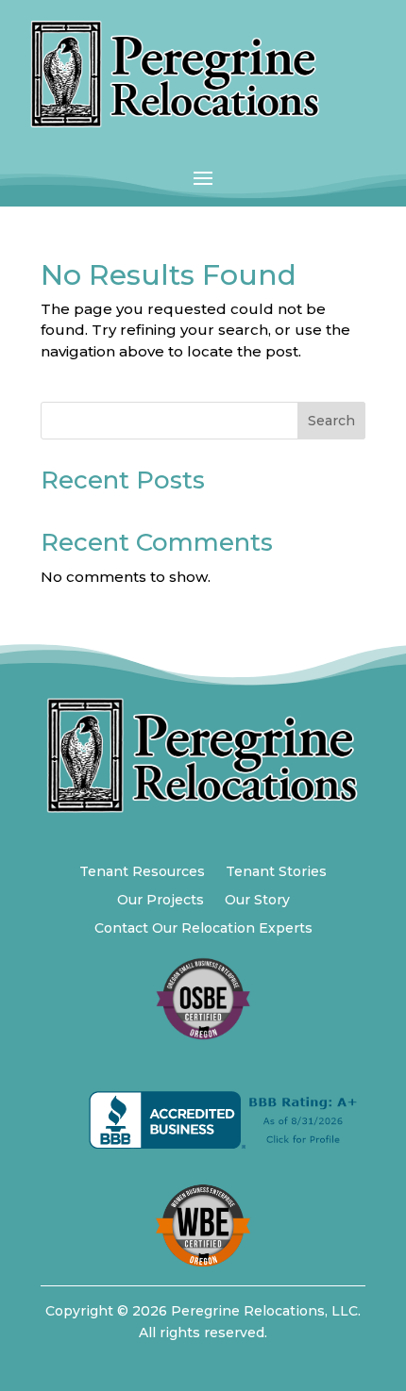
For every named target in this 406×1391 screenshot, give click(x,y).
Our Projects (160, 900)
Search (331, 420)
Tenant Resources (142, 872)
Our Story (257, 900)
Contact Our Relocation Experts (203, 928)
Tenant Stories (276, 872)
